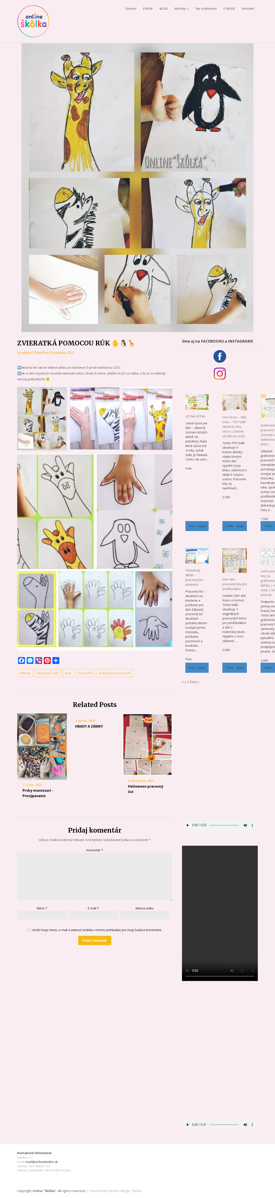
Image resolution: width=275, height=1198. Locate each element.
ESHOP (148, 8)
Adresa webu (144, 908)
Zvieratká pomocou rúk (114, 673)
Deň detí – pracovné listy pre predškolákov (234, 584)
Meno (42, 908)
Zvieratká (85, 673)
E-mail (93, 908)
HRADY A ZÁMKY (89, 726)
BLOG (164, 8)
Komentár (94, 850)
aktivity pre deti (47, 673)
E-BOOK (229, 8)
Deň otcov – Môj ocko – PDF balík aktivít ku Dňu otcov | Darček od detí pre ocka (234, 426)
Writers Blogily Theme (125, 1191)
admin (26, 353)
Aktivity (180, 8)
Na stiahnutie (206, 8)
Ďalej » (194, 682)
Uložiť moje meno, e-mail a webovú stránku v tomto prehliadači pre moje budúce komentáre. (97, 930)
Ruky (68, 673)
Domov (131, 8)
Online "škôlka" (44, 1191)
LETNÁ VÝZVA (195, 416)
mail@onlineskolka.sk (41, 1162)
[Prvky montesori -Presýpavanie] (42, 746)
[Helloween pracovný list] (147, 744)
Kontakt (248, 8)
